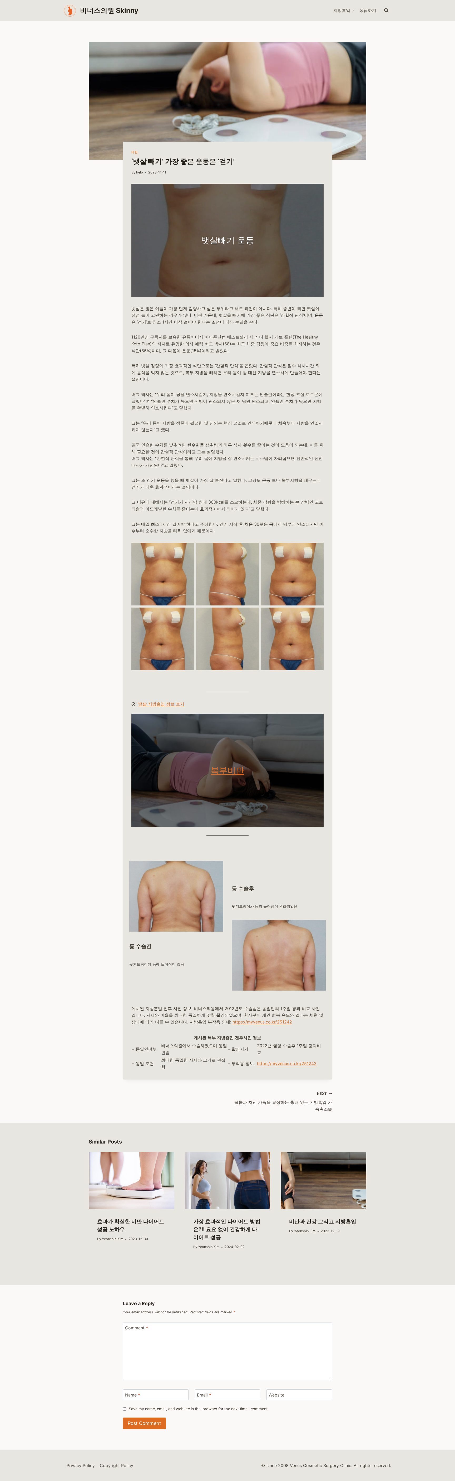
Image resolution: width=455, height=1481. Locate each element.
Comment (136, 1327)
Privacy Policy (81, 1465)
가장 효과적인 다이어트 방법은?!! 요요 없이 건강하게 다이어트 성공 (226, 1229)
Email (204, 1395)
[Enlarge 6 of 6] (316, 614)
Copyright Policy (116, 1465)
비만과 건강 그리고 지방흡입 (322, 1221)
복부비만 (227, 770)
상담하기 (367, 10)
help (139, 172)
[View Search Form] (386, 10)
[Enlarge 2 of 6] (252, 549)
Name (132, 1395)
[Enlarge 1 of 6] (187, 549)
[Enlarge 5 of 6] (252, 614)
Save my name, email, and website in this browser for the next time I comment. (199, 1409)
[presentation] (131, 1180)
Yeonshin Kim (112, 1239)
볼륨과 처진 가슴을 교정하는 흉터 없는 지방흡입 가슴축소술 (283, 1101)
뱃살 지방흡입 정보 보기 (161, 704)
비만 (134, 152)
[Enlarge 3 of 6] (316, 549)
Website (276, 1395)
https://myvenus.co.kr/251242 (262, 1022)
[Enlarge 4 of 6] (187, 614)
